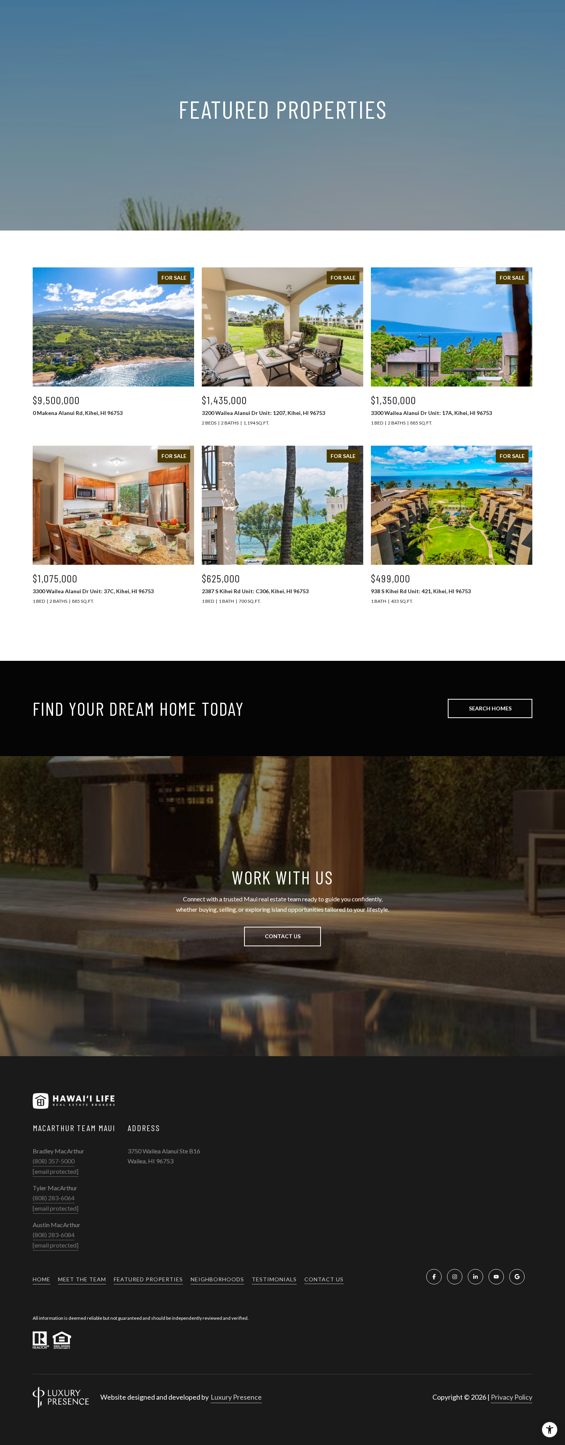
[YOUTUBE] (496, 1276)
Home (41, 1279)
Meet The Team (82, 1279)
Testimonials (274, 1279)
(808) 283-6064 (54, 1197)
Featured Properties (148, 1279)
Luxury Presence (236, 1397)
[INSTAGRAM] (454, 1276)
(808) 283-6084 (54, 1234)
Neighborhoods (217, 1279)
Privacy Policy (511, 1397)
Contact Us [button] (283, 936)
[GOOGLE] (517, 1276)
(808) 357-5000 (54, 1161)
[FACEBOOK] (434, 1276)
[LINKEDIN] (475, 1276)
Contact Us (324, 1279)
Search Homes (490, 708)
